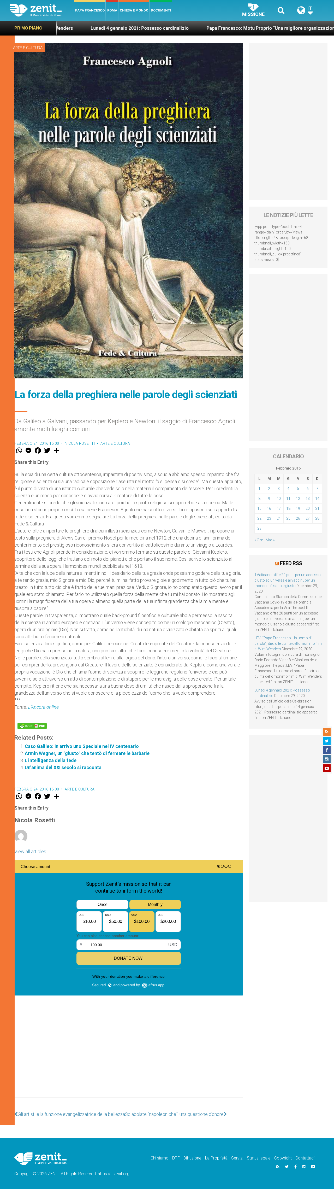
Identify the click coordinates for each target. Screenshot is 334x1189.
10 (279, 498)
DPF (176, 1158)
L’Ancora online (43, 707)
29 (259, 528)
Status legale (259, 1158)
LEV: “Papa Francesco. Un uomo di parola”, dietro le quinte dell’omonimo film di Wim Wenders (288, 643)
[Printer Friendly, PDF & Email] (32, 726)
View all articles (30, 851)
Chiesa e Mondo (134, 10)
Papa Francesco (90, 10)
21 (317, 508)
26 (298, 518)
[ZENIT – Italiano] (42, 10)
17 (279, 508)
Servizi (237, 1158)
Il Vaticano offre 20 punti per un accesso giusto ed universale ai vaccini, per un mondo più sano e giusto (287, 580)
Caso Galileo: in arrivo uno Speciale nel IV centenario (82, 746)
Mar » (270, 540)
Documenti (161, 10)
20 (308, 508)
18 (288, 508)
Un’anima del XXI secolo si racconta (63, 767)
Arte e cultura (28, 47)
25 (288, 518)
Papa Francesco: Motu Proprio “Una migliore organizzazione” (214, 28)
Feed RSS (291, 563)
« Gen (258, 540)
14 (317, 498)
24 (279, 518)
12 (298, 498)
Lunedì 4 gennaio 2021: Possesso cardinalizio (82, 28)
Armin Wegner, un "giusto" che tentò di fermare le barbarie (87, 753)
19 (298, 508)
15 (259, 508)
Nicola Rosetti (80, 443)
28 (317, 518)
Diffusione (192, 1158)
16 (269, 508)
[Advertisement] (128, 1063)
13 (308, 498)
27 (308, 518)
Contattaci (304, 1158)
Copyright (283, 1158)
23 (269, 518)
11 (288, 498)
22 (259, 518)
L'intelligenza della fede (50, 760)
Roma (112, 10)
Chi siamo (160, 1158)
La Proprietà (216, 1158)
